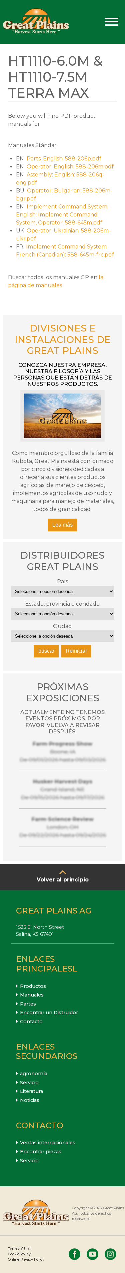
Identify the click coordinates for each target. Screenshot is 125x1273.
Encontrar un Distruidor (49, 1013)
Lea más (62, 525)
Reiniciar (76, 651)
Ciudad (62, 626)
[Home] (36, 21)
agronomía (33, 1074)
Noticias (29, 1100)
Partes (28, 1004)
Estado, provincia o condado (62, 604)
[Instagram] (110, 1254)
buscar (46, 651)
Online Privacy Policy (26, 1259)
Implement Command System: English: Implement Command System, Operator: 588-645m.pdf (62, 214)
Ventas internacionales (47, 1143)
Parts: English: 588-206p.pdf (64, 158)
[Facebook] (74, 1254)
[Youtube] (92, 1254)
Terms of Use (19, 1249)
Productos (33, 986)
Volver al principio (63, 879)
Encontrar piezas (40, 1152)
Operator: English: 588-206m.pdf (70, 166)
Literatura (31, 1091)
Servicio (29, 1083)
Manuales (32, 995)
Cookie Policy (19, 1254)
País (62, 581)
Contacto (31, 1022)
